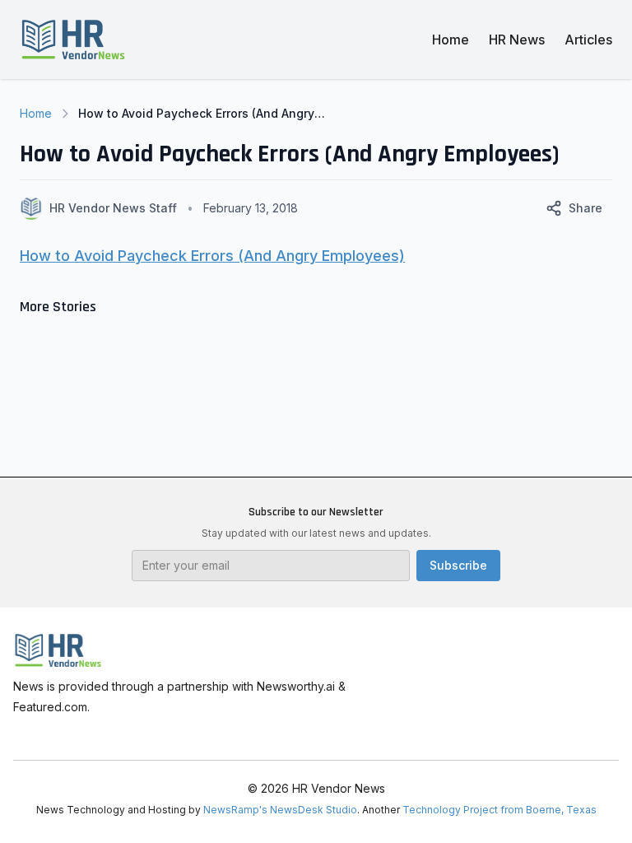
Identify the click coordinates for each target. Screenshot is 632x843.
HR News (517, 39)
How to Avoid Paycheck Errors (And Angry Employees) (212, 255)
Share (585, 208)
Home (450, 39)
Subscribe (458, 565)
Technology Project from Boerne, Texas (499, 809)
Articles (588, 39)
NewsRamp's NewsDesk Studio (280, 809)
